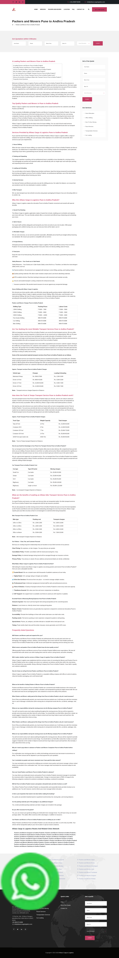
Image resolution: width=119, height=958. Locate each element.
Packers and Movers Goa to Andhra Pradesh (63, 840)
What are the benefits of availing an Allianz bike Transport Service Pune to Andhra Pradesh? (37, 77)
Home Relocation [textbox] (82, 43)
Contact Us (80, 9)
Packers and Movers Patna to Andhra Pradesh (34, 840)
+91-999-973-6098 (17, 922)
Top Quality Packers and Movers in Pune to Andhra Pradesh (29, 67)
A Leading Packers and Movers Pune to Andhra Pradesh (28, 65)
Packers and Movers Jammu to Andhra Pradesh (59, 842)
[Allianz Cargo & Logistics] (14, 9)
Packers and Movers (54, 9)
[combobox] (84, 43)
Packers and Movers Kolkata (87, 878)
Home (36, 9)
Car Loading (88, 135)
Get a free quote (99, 9)
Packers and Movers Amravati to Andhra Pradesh (29, 844)
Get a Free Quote (66, 905)
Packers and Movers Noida (87, 863)
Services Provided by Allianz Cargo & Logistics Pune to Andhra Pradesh (32, 69)
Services (43, 9)
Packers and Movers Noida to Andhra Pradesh (61, 834)
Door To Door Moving (90, 122)
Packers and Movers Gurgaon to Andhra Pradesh (29, 832)
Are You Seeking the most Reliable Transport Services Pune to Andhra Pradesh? (34, 73)
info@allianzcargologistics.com (96, 2)
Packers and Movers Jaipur (87, 859)
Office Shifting (89, 117)
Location (67, 9)
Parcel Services (89, 126)
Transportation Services (91, 130)
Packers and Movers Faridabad (88, 872)
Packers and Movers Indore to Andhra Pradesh (59, 844)
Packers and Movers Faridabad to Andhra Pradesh (29, 836)
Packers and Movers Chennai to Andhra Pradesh (60, 832)
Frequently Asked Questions (20, 79)
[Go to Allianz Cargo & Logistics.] (12, 24)
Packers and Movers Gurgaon (87, 875)
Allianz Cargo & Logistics (66, 952)
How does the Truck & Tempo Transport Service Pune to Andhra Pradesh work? (34, 75)
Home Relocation (89, 113)
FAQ (73, 9)
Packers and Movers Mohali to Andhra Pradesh (29, 842)
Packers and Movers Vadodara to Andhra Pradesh (29, 846)
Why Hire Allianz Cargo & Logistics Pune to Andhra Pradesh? (29, 71)
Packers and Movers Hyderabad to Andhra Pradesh (30, 834)
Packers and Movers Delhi (86, 869)
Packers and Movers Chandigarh (88, 866)
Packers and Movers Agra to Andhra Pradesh (34, 838)
